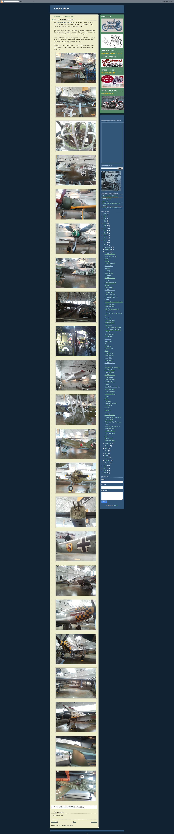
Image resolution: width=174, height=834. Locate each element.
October (107, 252)
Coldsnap (107, 270)
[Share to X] (79, 807)
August (107, 446)
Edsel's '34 (108, 410)
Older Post (94, 822)
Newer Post (54, 822)
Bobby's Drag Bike (110, 294)
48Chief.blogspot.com (108, 72)
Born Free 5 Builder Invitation (113, 313)
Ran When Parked (110, 254)
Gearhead (107, 268)
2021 (105, 223)
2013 (105, 242)
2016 (105, 235)
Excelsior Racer (109, 292)
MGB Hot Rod (109, 273)
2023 (105, 218)
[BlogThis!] (77, 807)
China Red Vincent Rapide (112, 387)
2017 (105, 233)
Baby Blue (108, 401)
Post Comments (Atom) (66, 825)
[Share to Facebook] (81, 807)
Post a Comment (58, 815)
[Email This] (75, 807)
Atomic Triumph (109, 287)
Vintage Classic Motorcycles (113, 417)
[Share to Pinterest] (83, 807)
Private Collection (110, 415)
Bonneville (108, 275)
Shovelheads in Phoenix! (110, 196)
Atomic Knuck (109, 438)
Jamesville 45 (109, 348)
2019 (105, 228)
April (106, 455)
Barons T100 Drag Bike (111, 297)
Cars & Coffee (109, 419)
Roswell (107, 384)
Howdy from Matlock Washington (112, 208)
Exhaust (107, 396)
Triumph (107, 261)
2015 (105, 238)
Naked (106, 399)
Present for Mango (110, 394)
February (108, 460)
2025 (105, 216)
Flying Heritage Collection (112, 426)
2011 (105, 466)
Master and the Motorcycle (112, 367)
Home (74, 822)
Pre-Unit (107, 280)
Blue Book (108, 339)
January (107, 463)
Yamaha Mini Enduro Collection (114, 302)
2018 (105, 230)
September (108, 443)
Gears (106, 351)
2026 (105, 214)
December (108, 247)
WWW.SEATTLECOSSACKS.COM (111, 53)
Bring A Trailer (109, 377)
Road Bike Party (109, 353)
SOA (106, 436)
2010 (105, 468)
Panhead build (107, 198)
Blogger (115, 505)
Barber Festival (109, 360)
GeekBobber (62, 8)
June (106, 451)
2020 (105, 226)
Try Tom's (107, 408)
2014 (105, 240)
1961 (106, 343)
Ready (106, 259)
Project (107, 299)
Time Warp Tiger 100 (111, 256)
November (108, 249)
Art (105, 365)
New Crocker (108, 318)
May (106, 453)
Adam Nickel (108, 358)
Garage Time (108, 341)
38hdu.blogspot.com (107, 93)
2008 (105, 473)
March (107, 458)
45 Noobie (107, 285)
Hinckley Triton (109, 266)
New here (105, 201)
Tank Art (107, 412)
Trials (106, 315)
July (106, 448)
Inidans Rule (108, 325)
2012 (105, 245)
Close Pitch (108, 346)
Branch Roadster (109, 372)
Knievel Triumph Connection (113, 327)
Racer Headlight (109, 355)
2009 (105, 470)
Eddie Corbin (108, 336)
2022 (105, 221)
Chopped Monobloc (110, 282)
